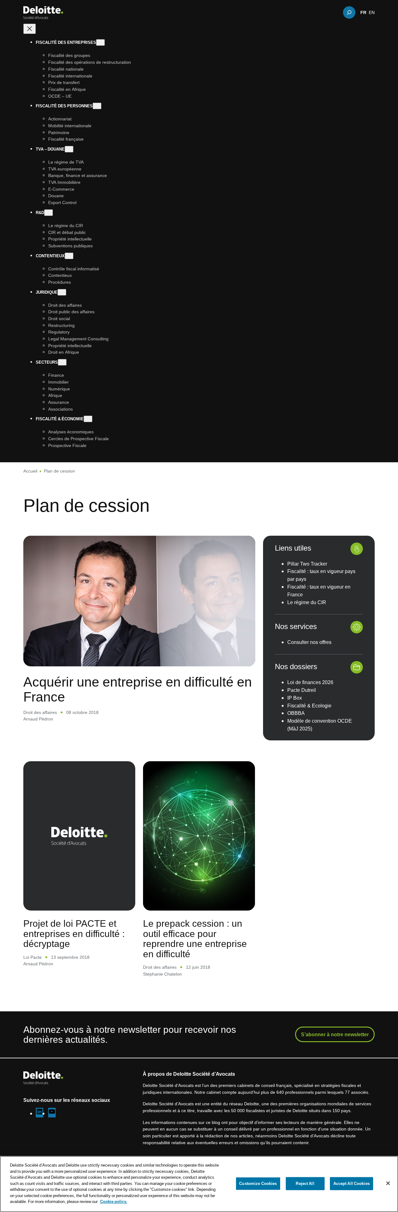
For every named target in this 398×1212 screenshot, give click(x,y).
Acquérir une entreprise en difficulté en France (137, 689)
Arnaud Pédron (38, 719)
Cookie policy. (113, 1201)
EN (372, 12)
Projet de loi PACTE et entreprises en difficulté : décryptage (74, 933)
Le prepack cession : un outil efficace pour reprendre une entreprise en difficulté (195, 938)
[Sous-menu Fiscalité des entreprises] (100, 43)
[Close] (388, 1183)
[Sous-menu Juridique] (62, 292)
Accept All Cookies (351, 1183)
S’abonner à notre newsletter (335, 1034)
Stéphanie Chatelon (162, 974)
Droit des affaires (40, 712)
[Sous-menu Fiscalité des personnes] (97, 106)
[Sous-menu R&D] (48, 212)
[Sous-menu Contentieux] (69, 256)
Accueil (30, 471)
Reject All (305, 1183)
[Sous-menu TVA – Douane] (69, 149)
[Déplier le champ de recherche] (349, 12)
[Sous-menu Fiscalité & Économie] (88, 419)
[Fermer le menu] (29, 29)
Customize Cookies (258, 1183)
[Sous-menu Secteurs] (62, 362)
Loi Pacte (32, 957)
